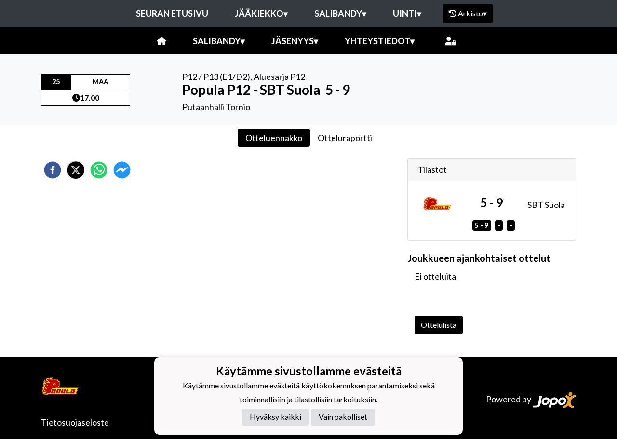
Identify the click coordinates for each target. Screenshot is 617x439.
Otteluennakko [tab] (273, 137)
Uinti (407, 13)
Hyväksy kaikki (275, 417)
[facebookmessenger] (122, 170)
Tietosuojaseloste (75, 422)
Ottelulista (438, 324)
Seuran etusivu (172, 13)
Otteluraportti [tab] (345, 137)
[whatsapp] (98, 170)
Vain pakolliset (343, 417)
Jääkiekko (261, 13)
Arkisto (472, 13)
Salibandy (340, 13)
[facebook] (52, 170)
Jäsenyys (294, 41)
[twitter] (75, 170)
